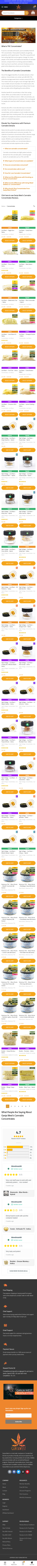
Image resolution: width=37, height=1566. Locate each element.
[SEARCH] (26, 13)
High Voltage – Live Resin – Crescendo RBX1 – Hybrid (8, 475)
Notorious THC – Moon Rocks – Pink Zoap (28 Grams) (27, 983)
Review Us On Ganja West (25, 1539)
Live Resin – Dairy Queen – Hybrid (26, 265)
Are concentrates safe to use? (15, 168)
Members (5, 1499)
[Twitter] (19, 1472)
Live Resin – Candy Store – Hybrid (26, 231)
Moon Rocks (4, 890)
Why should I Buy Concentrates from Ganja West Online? (16, 189)
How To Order (6, 1528)
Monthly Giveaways (25, 1497)
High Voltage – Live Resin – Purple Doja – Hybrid (26, 439)
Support (5, 1521)
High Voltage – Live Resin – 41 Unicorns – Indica (27, 703)
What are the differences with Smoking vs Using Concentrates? (18, 178)
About (4, 1487)
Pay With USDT (6, 1535)
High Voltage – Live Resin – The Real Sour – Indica (8, 817)
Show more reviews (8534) (19, 1271)
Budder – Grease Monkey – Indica (8, 1052)
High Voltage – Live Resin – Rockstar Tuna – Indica (26, 741)
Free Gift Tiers (24, 1487)
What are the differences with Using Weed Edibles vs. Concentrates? (18, 183)
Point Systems (24, 1494)
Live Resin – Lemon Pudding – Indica (27, 405)
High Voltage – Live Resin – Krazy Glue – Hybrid (8, 512)
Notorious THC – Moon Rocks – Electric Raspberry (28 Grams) (9, 919)
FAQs (3, 1524)
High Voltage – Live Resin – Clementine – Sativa (26, 779)
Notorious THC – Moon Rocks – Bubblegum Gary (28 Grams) (27, 885)
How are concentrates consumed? (16, 164)
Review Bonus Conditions (27, 1524)
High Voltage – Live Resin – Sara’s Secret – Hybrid (26, 512)
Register (4, 1506)
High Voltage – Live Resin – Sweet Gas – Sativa (26, 550)
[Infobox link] (18, 1311)
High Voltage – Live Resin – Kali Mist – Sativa (26, 817)
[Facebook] (14, 1472)
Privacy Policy (6, 1545)
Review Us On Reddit (26, 1531)
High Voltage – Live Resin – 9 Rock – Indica (9, 779)
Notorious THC (11, 890)
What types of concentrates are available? (19, 160)
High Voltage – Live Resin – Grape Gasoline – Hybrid (8, 439)
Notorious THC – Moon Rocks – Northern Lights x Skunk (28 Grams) (9, 1017)
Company (5, 1480)
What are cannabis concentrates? (16, 148)
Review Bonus (24, 1521)
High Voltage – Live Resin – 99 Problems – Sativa (9, 588)
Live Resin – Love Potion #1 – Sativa (9, 335)
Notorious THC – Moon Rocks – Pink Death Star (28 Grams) (27, 952)
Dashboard (5, 1509)
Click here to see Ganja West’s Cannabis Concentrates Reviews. (16, 196)
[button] (18, 148)
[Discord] (10, 1472)
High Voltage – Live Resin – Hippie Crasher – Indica (8, 703)
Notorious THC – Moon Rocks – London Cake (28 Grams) (9, 952)
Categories (17, 18)
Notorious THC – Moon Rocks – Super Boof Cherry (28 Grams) (9, 984)
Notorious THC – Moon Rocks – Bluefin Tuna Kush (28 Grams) (9, 886)
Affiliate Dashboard (8, 1513)
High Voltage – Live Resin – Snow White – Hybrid (8, 550)
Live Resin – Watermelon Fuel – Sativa (9, 301)
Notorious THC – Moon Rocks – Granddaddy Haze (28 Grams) (27, 918)
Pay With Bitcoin (7, 1538)
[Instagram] (23, 1472)
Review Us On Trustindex (27, 1528)
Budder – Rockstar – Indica (26, 1051)
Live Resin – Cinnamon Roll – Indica (9, 405)
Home (3, 206)
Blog (3, 1494)
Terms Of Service (7, 1548)
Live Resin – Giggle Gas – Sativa (8, 231)
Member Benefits (25, 1484)
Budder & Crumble (13, 1055)
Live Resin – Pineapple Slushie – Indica (27, 335)
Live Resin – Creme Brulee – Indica (26, 371)
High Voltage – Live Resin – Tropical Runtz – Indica (8, 741)
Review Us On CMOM (26, 1535)
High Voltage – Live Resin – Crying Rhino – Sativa (8, 626)
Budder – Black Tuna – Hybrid (27, 1087)
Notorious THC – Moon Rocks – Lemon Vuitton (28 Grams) (27, 1016)
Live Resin (11, 234)
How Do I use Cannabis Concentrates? (17, 173)
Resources (23, 1480)
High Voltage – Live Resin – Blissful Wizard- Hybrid (8, 852)
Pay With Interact (7, 1531)
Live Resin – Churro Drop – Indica (8, 265)
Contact (4, 1490)
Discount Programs (25, 1490)
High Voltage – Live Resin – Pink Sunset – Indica (26, 664)
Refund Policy (6, 1541)
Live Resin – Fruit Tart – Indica (9, 370)
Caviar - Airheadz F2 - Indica (20, 1229)
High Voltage (4, 442)
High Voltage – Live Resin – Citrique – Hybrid (26, 852)
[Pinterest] (27, 1472)
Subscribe (18, 1422)
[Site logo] (19, 7)
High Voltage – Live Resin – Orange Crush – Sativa (26, 626)
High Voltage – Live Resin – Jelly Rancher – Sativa (26, 588)
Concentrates (4, 234)
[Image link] (33, 13)
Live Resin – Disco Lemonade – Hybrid (27, 301)
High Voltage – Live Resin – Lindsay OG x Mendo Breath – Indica (9, 664)
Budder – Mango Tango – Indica (8, 1088)
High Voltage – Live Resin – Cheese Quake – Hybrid (26, 475)
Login (4, 1502)
